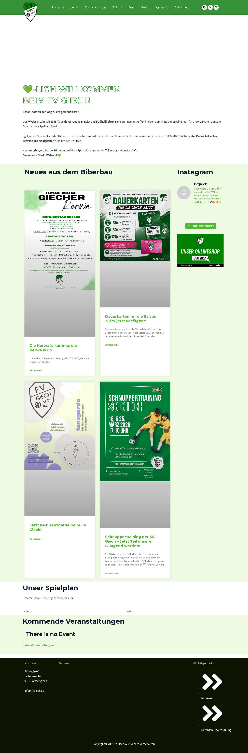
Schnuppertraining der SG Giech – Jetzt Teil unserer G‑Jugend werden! (130, 541)
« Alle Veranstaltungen (38, 645)
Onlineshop (181, 7)
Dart (131, 7)
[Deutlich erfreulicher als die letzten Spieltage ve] (188, 214)
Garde (144, 7)
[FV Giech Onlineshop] (200, 250)
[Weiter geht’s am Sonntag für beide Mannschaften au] (212, 214)
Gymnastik (161, 7)
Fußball (117, 7)
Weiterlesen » (36, 370)
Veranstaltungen (95, 7)
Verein (74, 7)
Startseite (57, 7)
